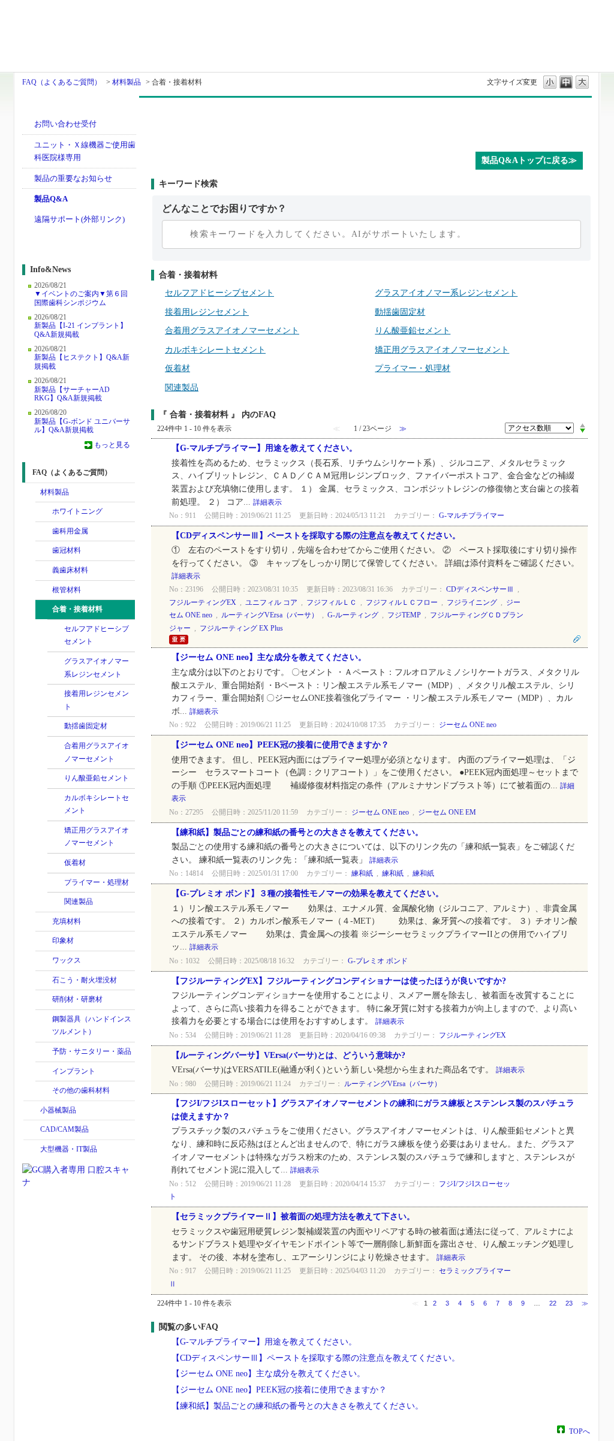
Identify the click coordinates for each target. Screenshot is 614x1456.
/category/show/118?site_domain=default (55, 746)
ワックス (66, 960)
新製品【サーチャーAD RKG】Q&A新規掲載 (72, 393)
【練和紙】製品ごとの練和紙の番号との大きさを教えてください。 (297, 832)
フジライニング (472, 602)
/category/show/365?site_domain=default (43, 1052)
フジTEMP (404, 615)
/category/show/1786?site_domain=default (31, 492)
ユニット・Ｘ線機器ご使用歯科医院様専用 (85, 151)
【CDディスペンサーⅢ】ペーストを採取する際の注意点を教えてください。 (315, 535)
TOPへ (579, 1430)
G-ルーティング (352, 615)
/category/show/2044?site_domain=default (55, 830)
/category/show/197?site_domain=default (43, 941)
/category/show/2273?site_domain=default (55, 902)
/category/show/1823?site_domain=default (43, 922)
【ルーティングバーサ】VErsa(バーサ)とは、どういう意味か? (288, 1055)
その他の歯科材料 (81, 1090)
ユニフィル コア (271, 602)
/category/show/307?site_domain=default (43, 1091)
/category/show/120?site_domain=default (55, 778)
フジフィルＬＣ (331, 602)
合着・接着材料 (77, 609)
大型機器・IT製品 (68, 1149)
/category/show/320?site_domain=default (43, 512)
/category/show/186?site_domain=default (55, 629)
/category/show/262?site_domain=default (43, 980)
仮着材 (75, 862)
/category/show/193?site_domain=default (55, 863)
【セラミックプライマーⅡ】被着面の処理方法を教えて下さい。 (293, 1216)
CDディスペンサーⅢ (480, 589)
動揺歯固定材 (85, 726)
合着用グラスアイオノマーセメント (96, 752)
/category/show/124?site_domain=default (55, 661)
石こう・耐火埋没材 (84, 980)
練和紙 (362, 873)
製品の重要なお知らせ (73, 178)
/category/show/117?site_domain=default (43, 609)
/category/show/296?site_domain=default (43, 999)
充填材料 (66, 921)
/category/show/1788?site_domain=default (31, 1110)
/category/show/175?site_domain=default (55, 726)
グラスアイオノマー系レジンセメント (96, 668)
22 (552, 1303)
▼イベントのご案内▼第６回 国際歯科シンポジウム (81, 298)
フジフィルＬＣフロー (402, 602)
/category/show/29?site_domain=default (43, 550)
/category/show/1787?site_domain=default (31, 1130)
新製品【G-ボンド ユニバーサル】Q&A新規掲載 (82, 425)
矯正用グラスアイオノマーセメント (96, 837)
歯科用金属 (70, 531)
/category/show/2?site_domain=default (43, 531)
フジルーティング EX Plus (241, 628)
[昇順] (582, 425)
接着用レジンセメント (96, 700)
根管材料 (66, 590)
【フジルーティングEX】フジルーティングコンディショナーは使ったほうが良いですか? (338, 980)
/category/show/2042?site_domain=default (55, 798)
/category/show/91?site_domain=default (43, 570)
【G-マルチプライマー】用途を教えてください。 (264, 448)
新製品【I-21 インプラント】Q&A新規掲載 (80, 329)
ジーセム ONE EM (447, 812)
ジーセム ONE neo (467, 725)
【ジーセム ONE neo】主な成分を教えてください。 (268, 657)
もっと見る (112, 445)
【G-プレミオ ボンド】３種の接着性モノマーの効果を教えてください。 (307, 893)
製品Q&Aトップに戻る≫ (529, 160)
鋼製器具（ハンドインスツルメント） (91, 1025)
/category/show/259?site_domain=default (43, 960)
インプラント (73, 1071)
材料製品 (126, 82)
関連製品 (78, 901)
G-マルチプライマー (471, 515)
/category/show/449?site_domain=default (43, 1071)
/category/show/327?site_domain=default (43, 1019)
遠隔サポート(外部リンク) (79, 219)
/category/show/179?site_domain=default (55, 883)
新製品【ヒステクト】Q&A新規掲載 (82, 361)
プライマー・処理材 (96, 882)
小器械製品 (58, 1110)
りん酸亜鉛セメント (96, 778)
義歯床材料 (70, 570)
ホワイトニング (77, 511)
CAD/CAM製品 (64, 1129)
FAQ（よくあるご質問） (61, 82)
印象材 (63, 940)
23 (569, 1303)
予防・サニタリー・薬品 (91, 1051)
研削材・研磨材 (77, 999)
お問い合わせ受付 (65, 123)
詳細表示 (267, 502)
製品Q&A (51, 198)
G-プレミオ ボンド (378, 961)
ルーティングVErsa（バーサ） (269, 615)
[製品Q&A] (371, 122)
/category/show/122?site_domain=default (55, 694)
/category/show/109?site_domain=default (43, 590)
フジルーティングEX (202, 602)
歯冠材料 (66, 550)
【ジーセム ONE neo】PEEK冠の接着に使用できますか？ (280, 744)
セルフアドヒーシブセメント (96, 635)
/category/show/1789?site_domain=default (31, 1149)
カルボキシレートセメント (96, 804)
